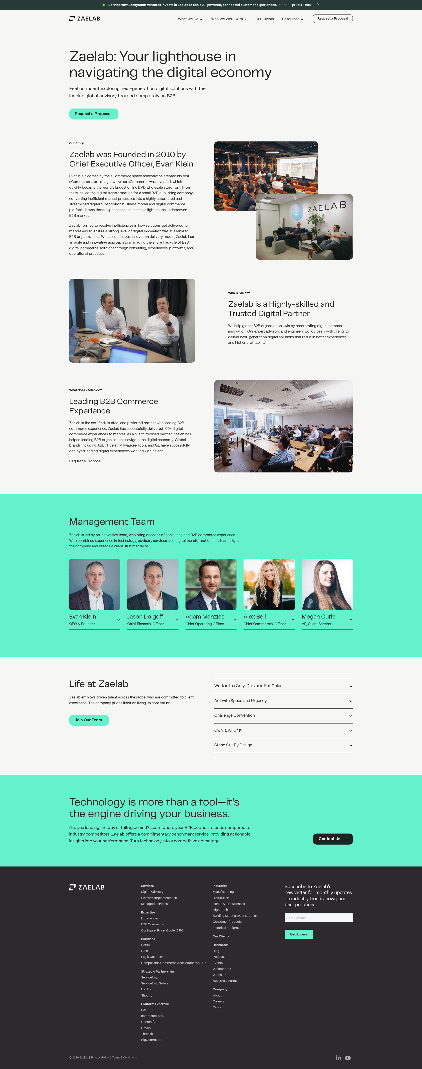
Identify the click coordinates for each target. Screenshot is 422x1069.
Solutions (148, 939)
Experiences (150, 918)
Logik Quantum (152, 957)
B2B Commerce (152, 924)
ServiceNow (149, 977)
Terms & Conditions (124, 1057)
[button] (190, 20)
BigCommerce (151, 1040)
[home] (84, 19)
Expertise (148, 912)
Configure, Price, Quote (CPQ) (162, 930)
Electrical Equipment (227, 928)
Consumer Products (227, 921)
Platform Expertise (155, 1004)
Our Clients (264, 19)
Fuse (144, 951)
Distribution (221, 898)
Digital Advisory (152, 892)
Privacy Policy (100, 1057)
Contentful (148, 1022)
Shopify (146, 995)
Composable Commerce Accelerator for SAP (173, 963)
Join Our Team (88, 720)
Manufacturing (223, 892)
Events (218, 963)
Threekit (147, 1034)
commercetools (152, 1016)
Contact (218, 1007)
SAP (144, 1010)
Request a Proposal (332, 18)
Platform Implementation (159, 898)
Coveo (146, 1028)
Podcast (219, 957)
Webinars (219, 975)
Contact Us (329, 839)
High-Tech (220, 910)
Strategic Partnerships (158, 971)
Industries (220, 886)
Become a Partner (226, 980)
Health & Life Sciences (229, 904)
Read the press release (210, 5)
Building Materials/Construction (235, 915)
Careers (218, 1001)
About (217, 995)
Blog (216, 951)
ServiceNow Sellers (154, 983)
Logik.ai (146, 989)
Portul (145, 945)
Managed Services (154, 904)
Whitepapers (222, 969)
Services (147, 886)
